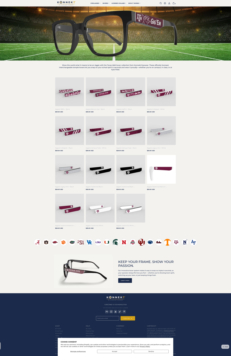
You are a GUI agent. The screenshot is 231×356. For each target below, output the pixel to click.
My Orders (88, 328)
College (57, 335)
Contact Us (119, 331)
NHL (56, 345)
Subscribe (126, 318)
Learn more (125, 280)
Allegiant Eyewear (169, 330)
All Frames (58, 328)
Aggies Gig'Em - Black (124, 109)
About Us (118, 328)
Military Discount (90, 335)
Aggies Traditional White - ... (95, 225)
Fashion (57, 340)
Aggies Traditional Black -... (125, 187)
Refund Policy (89, 333)
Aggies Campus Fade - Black (126, 148)
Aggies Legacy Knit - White (156, 148)
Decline (151, 351)
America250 (58, 333)
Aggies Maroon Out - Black (95, 109)
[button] (160, 3)
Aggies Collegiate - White (156, 109)
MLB (56, 342)
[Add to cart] (58, 103)
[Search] (161, 3)
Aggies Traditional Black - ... (95, 187)
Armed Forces (59, 331)
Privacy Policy (145, 346)
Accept (114, 351)
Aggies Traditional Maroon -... (157, 187)
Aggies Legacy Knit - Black (64, 187)
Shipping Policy (90, 331)
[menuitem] (69, 328)
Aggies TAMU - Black (62, 109)
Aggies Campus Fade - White (96, 148)
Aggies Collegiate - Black (63, 148)
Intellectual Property (121, 333)
